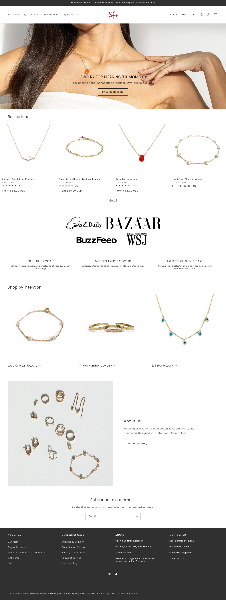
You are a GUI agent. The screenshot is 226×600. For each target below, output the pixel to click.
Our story (13, 541)
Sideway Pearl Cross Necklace (19, 179)
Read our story (137, 443)
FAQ (10, 563)
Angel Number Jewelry (95, 365)
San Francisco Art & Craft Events (27, 552)
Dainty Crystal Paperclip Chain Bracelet (80, 179)
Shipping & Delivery (73, 541)
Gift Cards (14, 557)
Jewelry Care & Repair (74, 552)
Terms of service (90, 593)
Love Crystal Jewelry (23, 365)
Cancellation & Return (74, 547)
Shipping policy (108, 593)
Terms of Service (71, 557)
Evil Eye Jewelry (162, 365)
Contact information (128, 593)
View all (113, 200)
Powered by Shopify (37, 593)
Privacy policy (72, 593)
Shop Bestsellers (113, 92)
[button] (32, 14)
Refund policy (56, 593)
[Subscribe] (137, 516)
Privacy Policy (69, 563)
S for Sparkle (22, 593)
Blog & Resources (18, 547)
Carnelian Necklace (126, 179)
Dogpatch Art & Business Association (135, 560)
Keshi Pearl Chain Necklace (187, 179)
